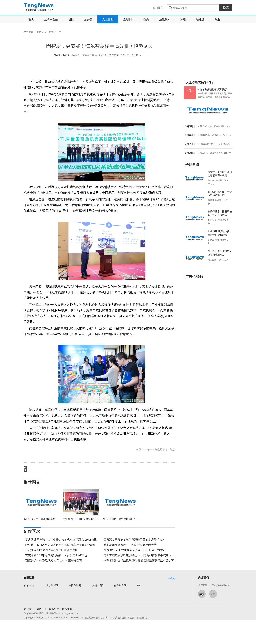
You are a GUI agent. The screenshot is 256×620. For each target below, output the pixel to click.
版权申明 (54, 609)
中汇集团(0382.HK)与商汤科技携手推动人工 (81, 519)
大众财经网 (52, 585)
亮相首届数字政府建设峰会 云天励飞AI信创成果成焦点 (137, 555)
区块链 (88, 19)
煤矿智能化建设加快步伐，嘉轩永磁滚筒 (214, 89)
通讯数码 (164, 19)
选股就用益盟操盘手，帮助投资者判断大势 (130, 544)
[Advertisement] (99, 68)
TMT (139, 585)
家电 (183, 19)
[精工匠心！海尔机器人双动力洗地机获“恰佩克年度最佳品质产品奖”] (194, 258)
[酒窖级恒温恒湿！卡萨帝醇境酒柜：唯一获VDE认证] (194, 198)
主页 (38, 32)
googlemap (29, 585)
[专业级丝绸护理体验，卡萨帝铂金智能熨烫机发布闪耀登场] (194, 238)
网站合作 (41, 609)
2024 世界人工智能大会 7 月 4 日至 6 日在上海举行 (135, 550)
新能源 (200, 19)
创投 (71, 19)
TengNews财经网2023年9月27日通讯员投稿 (51, 550)
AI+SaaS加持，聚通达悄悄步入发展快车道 (121, 519)
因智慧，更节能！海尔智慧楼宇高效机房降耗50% (134, 539)
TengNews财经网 (39, 7)
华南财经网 (97, 585)
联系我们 (67, 609)
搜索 (226, 8)
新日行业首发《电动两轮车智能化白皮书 (42, 519)
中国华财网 (75, 585)
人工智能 (107, 19)
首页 (31, 19)
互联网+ (128, 19)
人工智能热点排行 (199, 82)
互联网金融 (51, 19)
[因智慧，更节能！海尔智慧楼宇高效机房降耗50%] (194, 178)
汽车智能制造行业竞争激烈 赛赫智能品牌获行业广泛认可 (139, 560)
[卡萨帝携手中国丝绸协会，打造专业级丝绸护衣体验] (194, 218)
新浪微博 (202, 594)
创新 (146, 19)
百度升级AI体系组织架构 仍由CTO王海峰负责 (53, 560)
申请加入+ (173, 578)
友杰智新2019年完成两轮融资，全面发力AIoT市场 (56, 555)
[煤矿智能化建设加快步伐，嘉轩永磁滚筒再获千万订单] (208, 110)
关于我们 (28, 609)
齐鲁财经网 (120, 585)
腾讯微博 (213, 594)
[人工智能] (114, 55)
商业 (217, 19)
